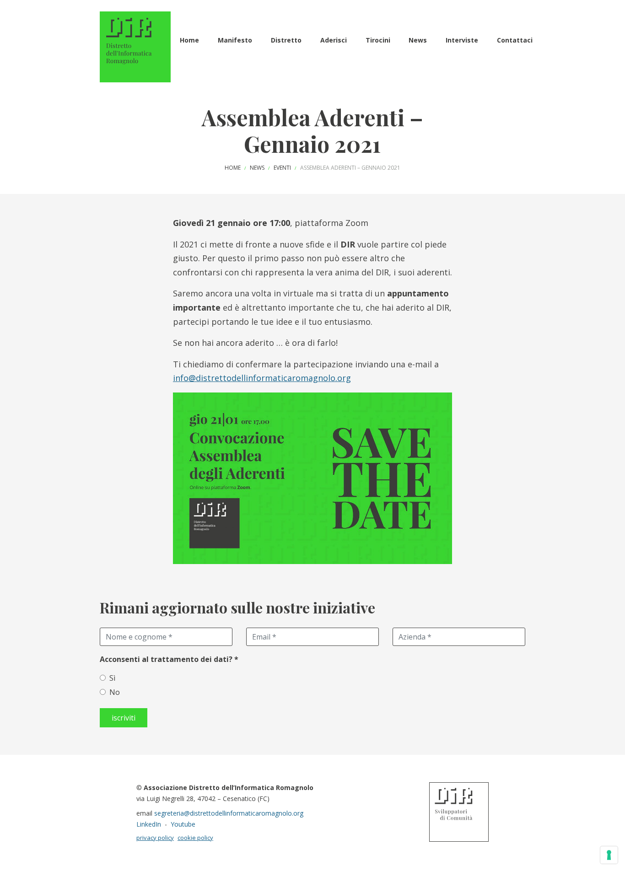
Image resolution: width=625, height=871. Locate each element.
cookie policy (195, 837)
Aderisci (333, 40)
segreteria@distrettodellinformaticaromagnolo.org (228, 813)
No (114, 692)
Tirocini (378, 40)
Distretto (286, 40)
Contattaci (515, 40)
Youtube (183, 824)
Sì (112, 678)
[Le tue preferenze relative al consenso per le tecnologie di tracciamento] (609, 855)
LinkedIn (148, 824)
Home (189, 40)
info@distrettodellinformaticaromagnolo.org (262, 377)
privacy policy (155, 837)
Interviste (462, 40)
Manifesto (235, 40)
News (418, 40)
